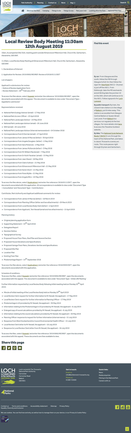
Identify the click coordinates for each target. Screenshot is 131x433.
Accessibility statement (39, 406)
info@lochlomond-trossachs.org (77, 375)
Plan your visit (81, 11)
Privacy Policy (64, 406)
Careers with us (104, 381)
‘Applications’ (32, 182)
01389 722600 (71, 380)
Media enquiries (104, 375)
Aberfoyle (105, 85)
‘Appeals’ (31, 96)
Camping (46, 11)
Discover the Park (33, 11)
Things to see (68, 11)
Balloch (99, 110)
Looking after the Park (97, 11)
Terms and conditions (20, 406)
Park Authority (26, 3)
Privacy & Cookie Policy (78, 413)
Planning (40, 3)
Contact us (52, 3)
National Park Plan (114, 11)
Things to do (56, 11)
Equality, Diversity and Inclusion (12, 408)
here (120, 124)
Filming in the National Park (108, 378)
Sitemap (54, 406)
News (63, 3)
